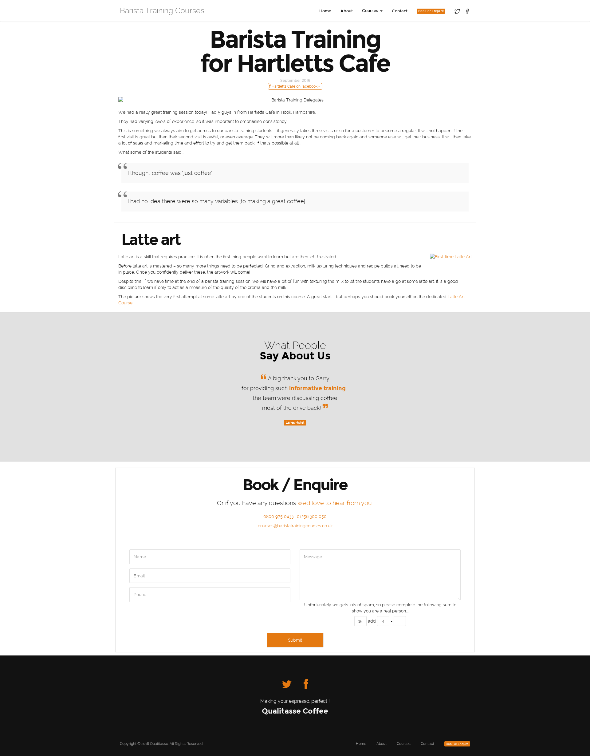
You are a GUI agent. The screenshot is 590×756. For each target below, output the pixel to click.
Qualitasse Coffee (295, 711)
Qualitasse (159, 744)
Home (325, 11)
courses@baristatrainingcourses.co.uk (295, 525)
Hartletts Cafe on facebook (294, 86)
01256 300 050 (312, 516)
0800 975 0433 (278, 516)
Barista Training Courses (162, 10)
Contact (399, 11)
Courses (404, 744)
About (346, 11)
